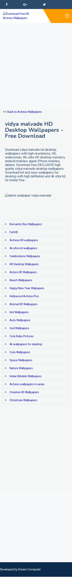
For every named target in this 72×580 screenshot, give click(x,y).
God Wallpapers (19, 328)
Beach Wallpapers (21, 280)
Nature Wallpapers (21, 368)
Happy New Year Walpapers (27, 288)
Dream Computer (29, 569)
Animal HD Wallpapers (23, 304)
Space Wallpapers (21, 360)
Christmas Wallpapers (23, 400)
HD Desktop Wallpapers (24, 264)
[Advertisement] (36, 59)
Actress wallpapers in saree (27, 384)
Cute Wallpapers (20, 352)
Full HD (14, 232)
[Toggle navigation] (67, 16)
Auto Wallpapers (20, 320)
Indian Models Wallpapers (26, 376)
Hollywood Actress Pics (24, 296)
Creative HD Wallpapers (24, 392)
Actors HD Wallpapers (23, 272)
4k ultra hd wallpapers (23, 248)
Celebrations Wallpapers (25, 256)
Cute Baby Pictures (22, 336)
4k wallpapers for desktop (26, 344)
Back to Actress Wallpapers (24, 111)
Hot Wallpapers (19, 312)
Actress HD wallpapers (24, 240)
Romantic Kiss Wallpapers (26, 224)
